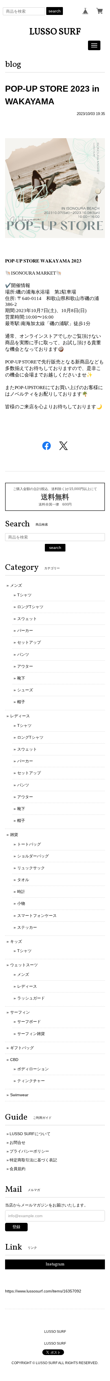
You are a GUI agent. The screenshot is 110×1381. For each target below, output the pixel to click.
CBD (14, 1059)
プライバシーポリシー (29, 1151)
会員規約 (17, 1168)
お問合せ (17, 1142)
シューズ (25, 690)
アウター (25, 666)
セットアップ (29, 642)
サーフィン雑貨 (31, 1033)
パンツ (23, 654)
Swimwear (19, 1095)
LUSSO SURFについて (30, 1133)
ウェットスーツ (24, 965)
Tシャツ (24, 595)
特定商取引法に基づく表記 (33, 1160)
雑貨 (14, 834)
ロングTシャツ (30, 607)
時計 (21, 891)
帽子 (21, 702)
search (55, 11)
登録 (16, 1227)
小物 (21, 903)
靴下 (21, 678)
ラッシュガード (31, 998)
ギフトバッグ (22, 1047)
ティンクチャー (31, 1080)
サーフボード (29, 1021)
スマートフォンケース (37, 915)
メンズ (16, 585)
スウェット (27, 618)
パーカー (25, 630)
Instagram (55, 1264)
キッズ (16, 941)
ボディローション (33, 1069)
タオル (23, 879)
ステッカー (27, 927)
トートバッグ (29, 844)
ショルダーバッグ (33, 856)
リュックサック (31, 868)
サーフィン (20, 1012)
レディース (20, 716)
